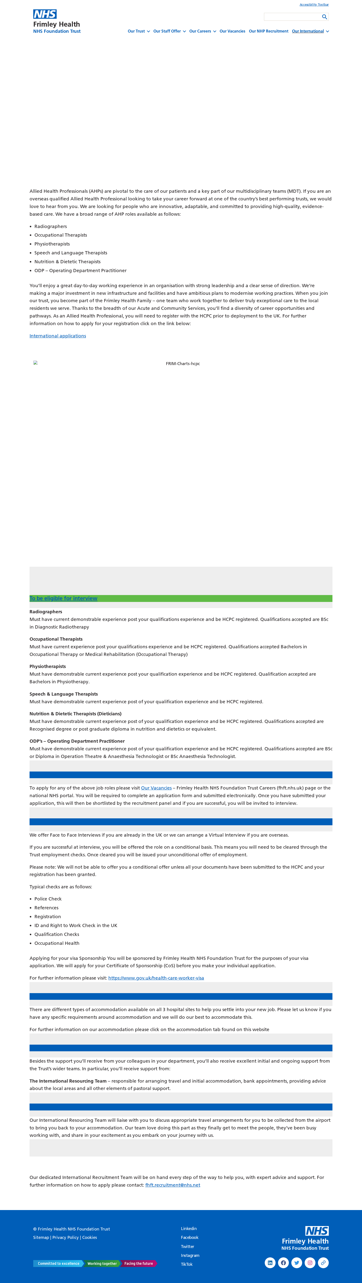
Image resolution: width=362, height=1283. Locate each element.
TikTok (186, 1264)
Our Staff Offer (167, 31)
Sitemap (41, 1237)
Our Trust (136, 31)
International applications (58, 336)
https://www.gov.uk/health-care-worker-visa (156, 978)
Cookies (89, 1237)
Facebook (189, 1237)
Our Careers (200, 31)
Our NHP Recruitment (268, 31)
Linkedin (189, 1228)
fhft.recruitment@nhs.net (172, 1185)
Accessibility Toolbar (314, 4)
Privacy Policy (65, 1237)
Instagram (190, 1255)
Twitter (187, 1246)
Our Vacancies (232, 31)
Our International (308, 31)
